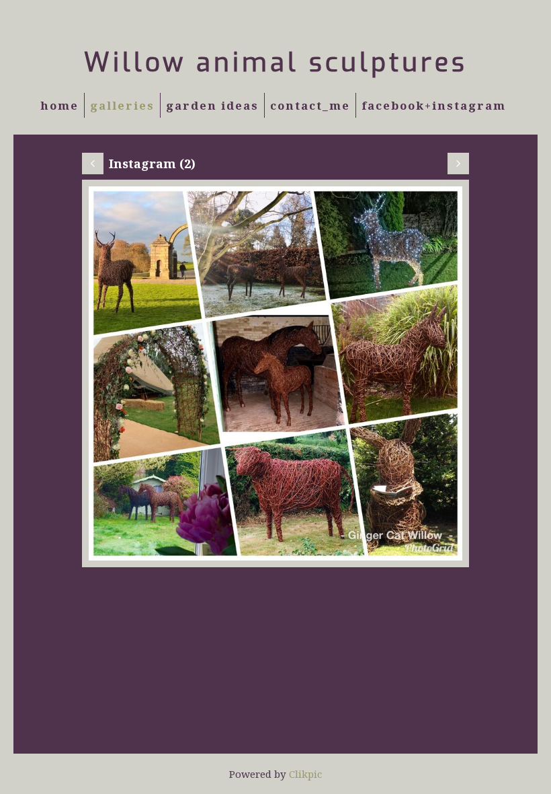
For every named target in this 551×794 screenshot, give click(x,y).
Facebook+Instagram (434, 105)
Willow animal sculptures (276, 62)
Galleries (122, 105)
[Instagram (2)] (275, 373)
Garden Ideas (212, 105)
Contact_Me (310, 105)
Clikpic (305, 774)
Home (59, 105)
